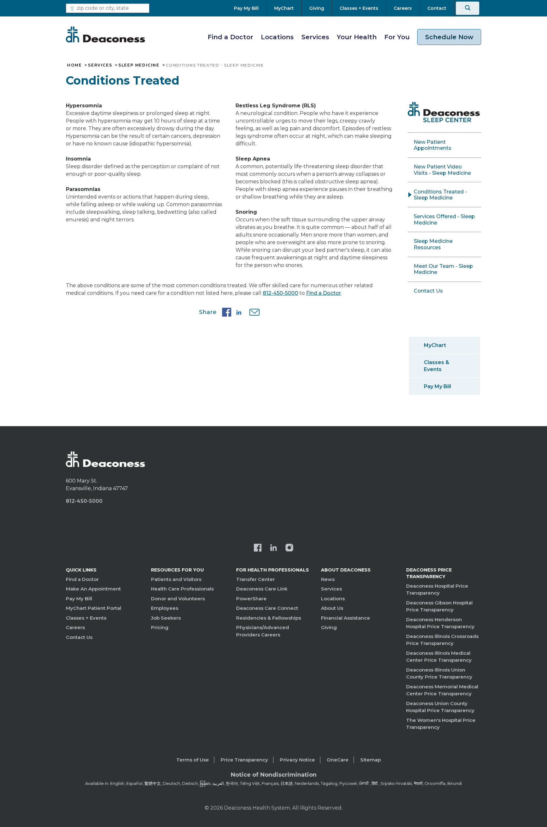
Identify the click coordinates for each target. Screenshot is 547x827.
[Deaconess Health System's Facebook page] (257, 548)
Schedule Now (449, 37)
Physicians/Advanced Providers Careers (262, 631)
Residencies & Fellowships (268, 618)
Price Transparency (244, 760)
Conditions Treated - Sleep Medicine (440, 195)
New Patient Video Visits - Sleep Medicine (442, 170)
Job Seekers (166, 618)
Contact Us (428, 291)
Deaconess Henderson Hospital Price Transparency (440, 623)
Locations (277, 37)
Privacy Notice (297, 760)
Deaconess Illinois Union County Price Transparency (439, 673)
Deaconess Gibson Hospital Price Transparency (439, 606)
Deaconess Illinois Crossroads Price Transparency (442, 640)
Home (74, 65)
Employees (164, 608)
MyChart (435, 345)
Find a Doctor (230, 37)
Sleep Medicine (138, 65)
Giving (329, 627)
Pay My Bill (437, 386)
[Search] (468, 8)
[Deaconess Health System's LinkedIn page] (273, 548)
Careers (75, 627)
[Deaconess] (105, 34)
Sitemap (370, 760)
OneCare (338, 760)
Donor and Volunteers (178, 599)
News (328, 579)
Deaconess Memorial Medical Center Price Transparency (442, 690)
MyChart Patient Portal (93, 608)
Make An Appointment (93, 589)
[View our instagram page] (289, 548)
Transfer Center (255, 579)
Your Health (357, 37)
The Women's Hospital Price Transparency (440, 723)
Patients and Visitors (176, 579)
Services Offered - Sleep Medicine (444, 219)
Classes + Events (86, 618)
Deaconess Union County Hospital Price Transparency (440, 707)
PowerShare (251, 599)
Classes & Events (436, 365)
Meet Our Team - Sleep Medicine (443, 269)
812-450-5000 (280, 293)
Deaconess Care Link (261, 589)
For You (397, 37)
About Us (332, 608)
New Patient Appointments (432, 145)
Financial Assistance (345, 618)
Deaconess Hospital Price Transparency (437, 589)
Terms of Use (192, 760)
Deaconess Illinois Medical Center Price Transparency (439, 656)
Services (315, 37)
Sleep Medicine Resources (433, 244)
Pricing (159, 627)
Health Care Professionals (182, 589)
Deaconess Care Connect (267, 608)
